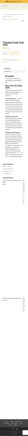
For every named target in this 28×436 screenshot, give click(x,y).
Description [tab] (7, 68)
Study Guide (14, 423)
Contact (15, 425)
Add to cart (15, 53)
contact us (18, 152)
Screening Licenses (8, 171)
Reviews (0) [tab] (7, 71)
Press (21, 423)
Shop (10, 425)
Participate (6, 423)
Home (4, 14)
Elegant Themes (14, 431)
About (11, 421)
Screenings (18, 421)
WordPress (14, 433)
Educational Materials (12, 14)
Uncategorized (6, 173)
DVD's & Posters (7, 166)
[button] (22, 20)
